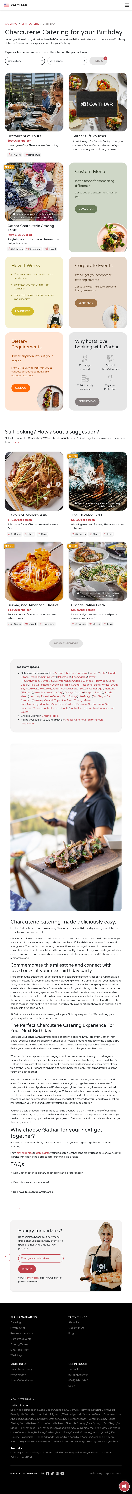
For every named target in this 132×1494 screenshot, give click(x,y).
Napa (61, 704)
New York (39, 692)
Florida (112, 673)
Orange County (74, 692)
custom (16, 442)
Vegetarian (27, 723)
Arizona (58, 673)
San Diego (85, 696)
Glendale (88, 680)
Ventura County (98, 708)
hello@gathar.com (78, 1374)
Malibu (33, 684)
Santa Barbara (78, 708)
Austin (93, 673)
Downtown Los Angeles (68, 680)
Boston (84, 688)
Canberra (105, 1452)
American (69, 719)
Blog (71, 1333)
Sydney (69, 1452)
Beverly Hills (17, 1414)
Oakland (70, 704)
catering (11, 23)
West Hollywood (49, 688)
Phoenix (69, 673)
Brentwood (32, 680)
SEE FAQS (20, 387)
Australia (16, 1448)
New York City (54, 692)
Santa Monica (101, 684)
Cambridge (95, 688)
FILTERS (100, 59)
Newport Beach (93, 692)
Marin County (74, 700)
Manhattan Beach (48, 684)
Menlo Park (62, 1432)
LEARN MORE (22, 311)
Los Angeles (79, 677)
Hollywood (101, 680)
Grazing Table (50, 715)
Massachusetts (69, 688)
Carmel (48, 700)
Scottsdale (81, 673)
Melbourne (81, 1452)
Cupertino (60, 700)
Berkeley (38, 700)
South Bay (41, 1419)
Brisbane (93, 1452)
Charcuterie (30, 23)
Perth (30, 1457)
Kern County (48, 677)
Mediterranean (94, 719)
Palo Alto (81, 704)
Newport (34, 696)
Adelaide (15, 1457)
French (80, 719)
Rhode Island (32, 1441)
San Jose (58, 1428)
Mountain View (48, 704)
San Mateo (34, 708)
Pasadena (87, 684)
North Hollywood (70, 684)
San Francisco (96, 704)
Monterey (32, 704)
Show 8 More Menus (66, 643)
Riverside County (51, 696)
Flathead (27, 692)
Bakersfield (63, 677)
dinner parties (25, 1153)
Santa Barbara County (55, 708)
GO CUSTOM (86, 208)
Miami (25, 677)
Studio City (32, 688)
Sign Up (27, 1269)
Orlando (34, 677)
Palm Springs (69, 696)
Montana (110, 688)
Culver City (47, 680)
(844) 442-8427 (78, 1380)
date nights (42, 1153)
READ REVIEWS (87, 401)
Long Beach (46, 1409)
